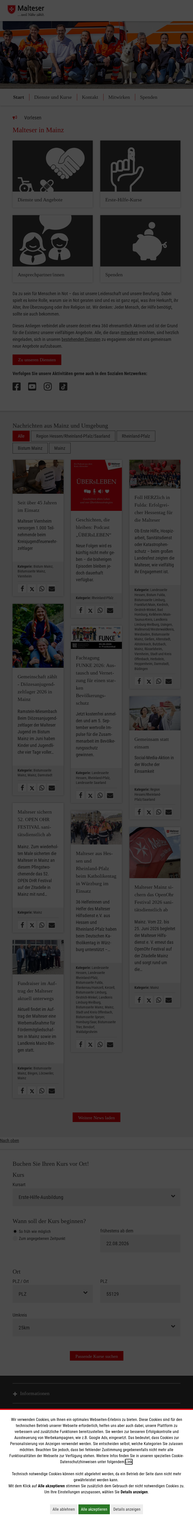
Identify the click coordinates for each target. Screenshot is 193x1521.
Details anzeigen (128, 1509)
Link (128, 1461)
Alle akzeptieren (95, 1509)
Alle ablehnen (65, 1509)
